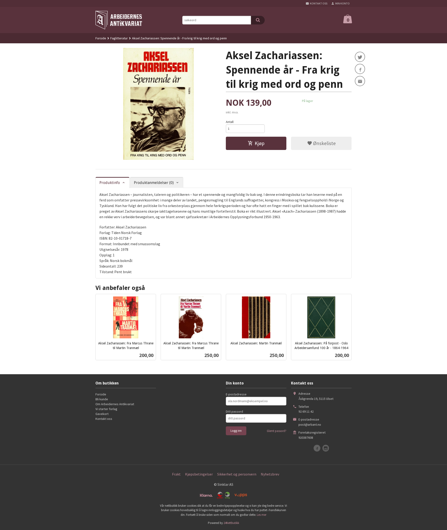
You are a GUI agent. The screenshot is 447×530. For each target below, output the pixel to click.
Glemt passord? (276, 431)
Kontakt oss (103, 419)
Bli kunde (101, 399)
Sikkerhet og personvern (236, 474)
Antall (230, 122)
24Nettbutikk (231, 523)
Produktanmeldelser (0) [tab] (154, 182)
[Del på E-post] (360, 81)
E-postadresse (236, 394)
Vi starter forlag (106, 409)
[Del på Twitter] (360, 57)
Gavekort (101, 414)
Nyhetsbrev (270, 474)
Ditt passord (234, 411)
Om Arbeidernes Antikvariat (114, 404)
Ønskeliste (324, 143)
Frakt (176, 474)
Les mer (261, 515)
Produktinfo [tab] (109, 182)
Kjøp (259, 143)
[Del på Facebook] (360, 69)
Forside (100, 38)
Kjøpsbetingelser (199, 474)
